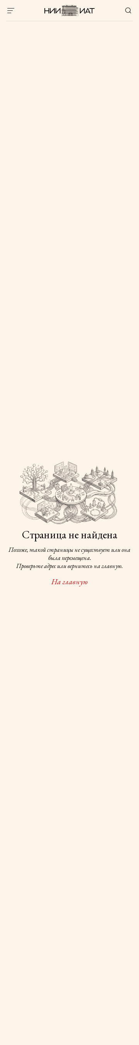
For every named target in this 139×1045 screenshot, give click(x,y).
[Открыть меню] (10, 10)
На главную (69, 582)
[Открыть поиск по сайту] (128, 10)
